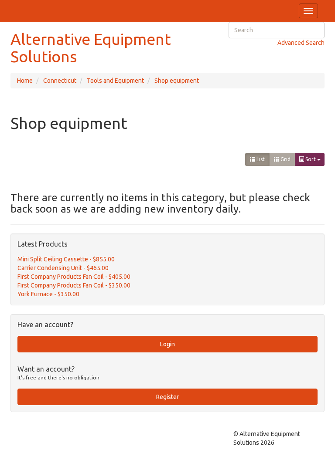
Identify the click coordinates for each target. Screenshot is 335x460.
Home (25, 80)
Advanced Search (301, 42)
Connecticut (59, 80)
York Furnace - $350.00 (48, 294)
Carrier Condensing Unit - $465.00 (63, 267)
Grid (285, 159)
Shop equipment (176, 80)
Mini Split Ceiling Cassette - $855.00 (66, 259)
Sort (310, 159)
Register (167, 396)
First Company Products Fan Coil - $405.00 (73, 276)
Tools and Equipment (115, 80)
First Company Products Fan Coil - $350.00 (73, 285)
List (260, 159)
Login (167, 344)
